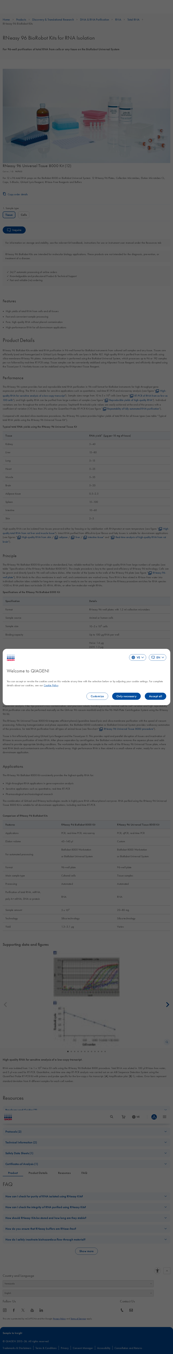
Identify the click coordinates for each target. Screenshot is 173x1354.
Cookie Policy (51, 685)
